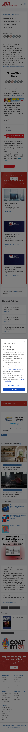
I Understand (14, 389)
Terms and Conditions (14, 370)
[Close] (25, 341)
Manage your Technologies (14, 385)
